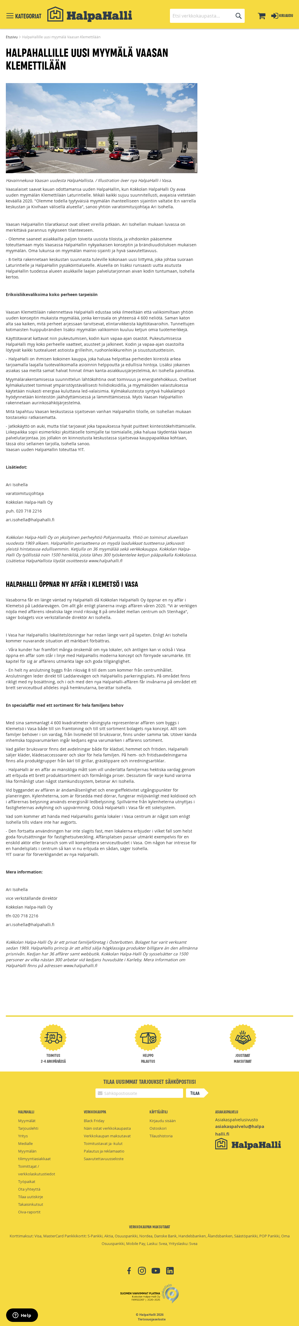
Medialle (25, 1143)
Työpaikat (26, 1181)
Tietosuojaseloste (152, 1319)
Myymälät (27, 1120)
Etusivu (12, 37)
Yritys (23, 1135)
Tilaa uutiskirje (30, 1196)
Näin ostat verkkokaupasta (107, 1128)
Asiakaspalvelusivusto (236, 1119)
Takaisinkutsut (30, 1204)
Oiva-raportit (29, 1212)
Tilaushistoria (161, 1135)
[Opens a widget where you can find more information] (22, 1315)
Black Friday (94, 1120)
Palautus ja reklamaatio (104, 1151)
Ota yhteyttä (29, 1189)
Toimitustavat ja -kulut (103, 1143)
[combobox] (207, 16)
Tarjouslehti (28, 1128)
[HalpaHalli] (89, 14)
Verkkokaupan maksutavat (107, 1135)
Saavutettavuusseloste (104, 1158)
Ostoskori (158, 1128)
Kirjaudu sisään (163, 1120)
